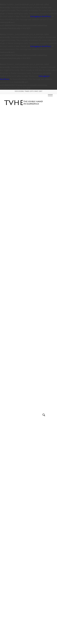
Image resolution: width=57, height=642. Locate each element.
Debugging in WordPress (40, 16)
